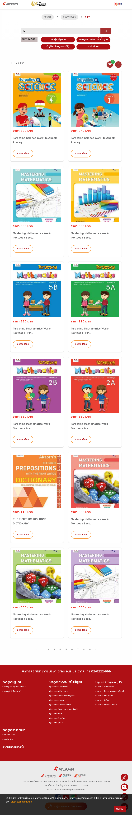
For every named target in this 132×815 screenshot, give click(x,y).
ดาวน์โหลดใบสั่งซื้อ (13, 747)
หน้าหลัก (48, 17)
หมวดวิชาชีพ (7, 739)
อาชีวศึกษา (93, 47)
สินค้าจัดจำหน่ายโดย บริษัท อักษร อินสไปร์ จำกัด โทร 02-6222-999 (66, 672)
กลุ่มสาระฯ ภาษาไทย (56, 700)
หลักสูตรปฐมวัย (11, 682)
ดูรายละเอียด (23, 154)
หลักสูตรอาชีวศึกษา (13, 730)
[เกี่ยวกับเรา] (124, 777)
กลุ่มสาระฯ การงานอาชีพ (58, 687)
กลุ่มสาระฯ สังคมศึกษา (57, 718)
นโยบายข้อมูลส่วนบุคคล (21, 802)
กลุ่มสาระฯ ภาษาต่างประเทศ (60, 705)
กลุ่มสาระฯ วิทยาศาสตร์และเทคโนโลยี (63, 709)
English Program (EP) (57, 47)
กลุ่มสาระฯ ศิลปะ (55, 714)
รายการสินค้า (69, 17)
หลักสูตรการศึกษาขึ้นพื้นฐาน (65, 682)
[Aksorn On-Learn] (124, 787)
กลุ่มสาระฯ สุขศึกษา (56, 723)
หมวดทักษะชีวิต (8, 735)
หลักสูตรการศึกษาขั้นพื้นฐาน (93, 40)
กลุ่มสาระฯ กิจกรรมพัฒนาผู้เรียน (62, 696)
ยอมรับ (119, 809)
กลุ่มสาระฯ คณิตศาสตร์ (58, 691)
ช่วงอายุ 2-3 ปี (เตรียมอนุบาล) (14, 687)
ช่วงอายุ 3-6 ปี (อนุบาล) (11, 691)
